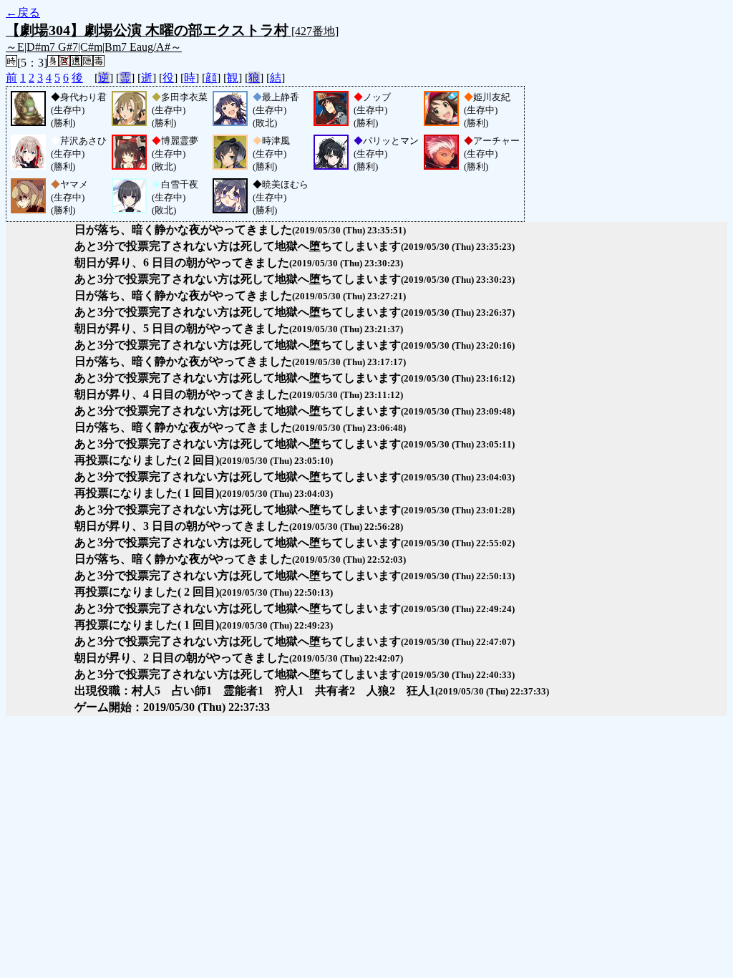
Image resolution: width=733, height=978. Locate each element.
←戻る (23, 12)
